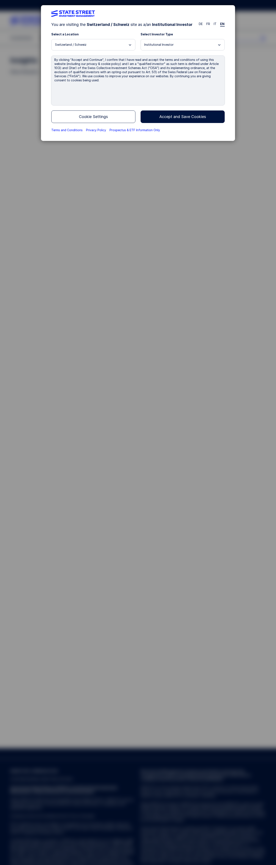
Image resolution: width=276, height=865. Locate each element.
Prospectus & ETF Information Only (135, 130)
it (215, 24)
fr (208, 24)
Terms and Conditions (67, 130)
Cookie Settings (93, 116)
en (222, 24)
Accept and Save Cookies (182, 116)
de (201, 24)
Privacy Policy (96, 130)
